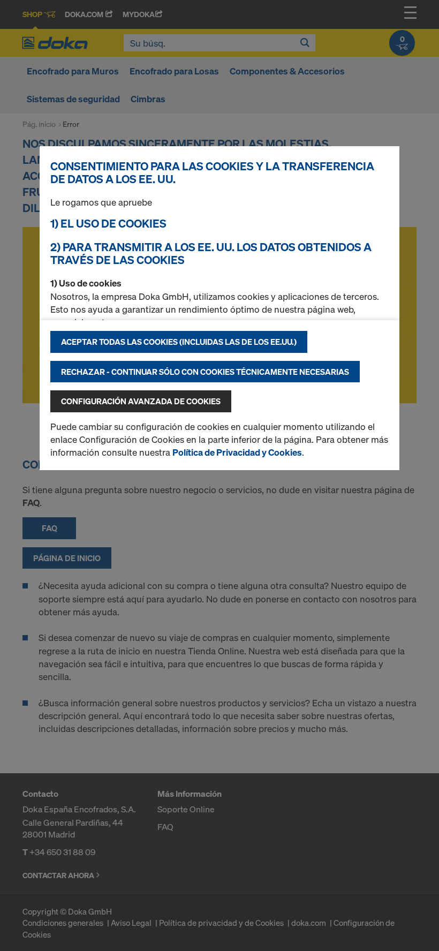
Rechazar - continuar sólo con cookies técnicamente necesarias (205, 371)
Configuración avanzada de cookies (141, 401)
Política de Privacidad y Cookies (237, 452)
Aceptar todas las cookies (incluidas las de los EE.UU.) (179, 341)
